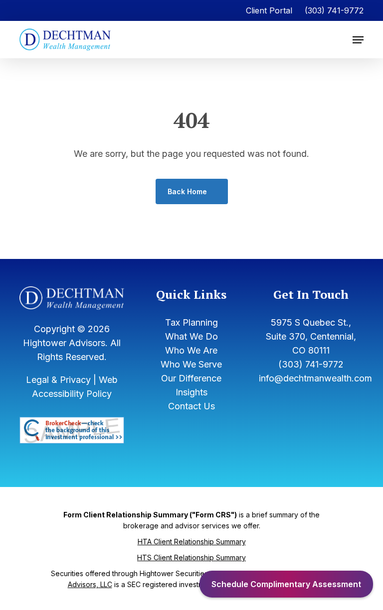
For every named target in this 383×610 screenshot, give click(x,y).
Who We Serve (191, 364)
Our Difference (191, 378)
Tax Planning (191, 322)
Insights (191, 392)
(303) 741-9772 (334, 10)
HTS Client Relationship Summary (191, 557)
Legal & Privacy (58, 379)
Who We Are (191, 350)
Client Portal (269, 10)
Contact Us (191, 406)
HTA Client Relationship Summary (192, 541)
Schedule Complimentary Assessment (286, 584)
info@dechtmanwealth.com (315, 378)
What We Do (191, 336)
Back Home (187, 191)
